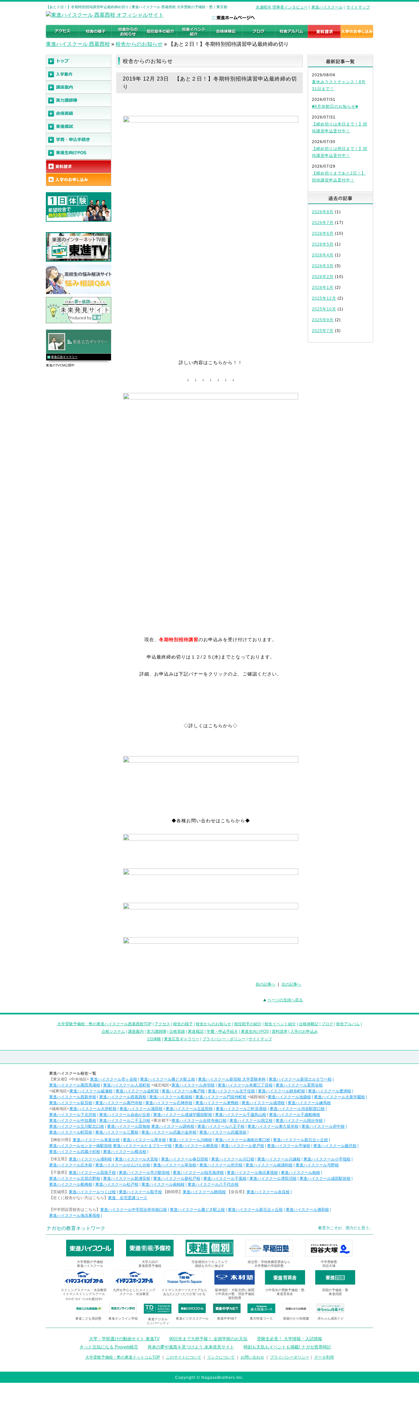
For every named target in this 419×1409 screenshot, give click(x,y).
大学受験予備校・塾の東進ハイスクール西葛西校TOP (104, 1024)
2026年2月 (323, 276)
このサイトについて (183, 1357)
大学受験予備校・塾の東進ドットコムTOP (122, 1357)
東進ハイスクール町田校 (70, 1132)
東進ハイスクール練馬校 (309, 1103)
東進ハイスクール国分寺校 (299, 1120)
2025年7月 (323, 330)
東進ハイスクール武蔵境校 (222, 1132)
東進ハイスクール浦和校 (90, 1159)
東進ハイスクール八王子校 (221, 1126)
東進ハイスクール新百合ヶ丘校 (300, 1140)
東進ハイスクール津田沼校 (273, 1178)
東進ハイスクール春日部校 (184, 1159)
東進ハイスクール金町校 (137, 1091)
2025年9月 (323, 320)
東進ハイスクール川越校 (279, 1159)
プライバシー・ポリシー (224, 1039)
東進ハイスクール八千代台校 (213, 1184)
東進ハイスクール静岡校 (204, 1192)
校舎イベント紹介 (280, 1024)
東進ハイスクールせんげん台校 (122, 1165)
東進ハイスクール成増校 (263, 1103)
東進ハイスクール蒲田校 (141, 1108)
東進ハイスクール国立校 (251, 1120)
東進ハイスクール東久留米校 (273, 1126)
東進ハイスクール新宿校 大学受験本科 (232, 1079)
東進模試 (196, 1031)
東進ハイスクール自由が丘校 (124, 1114)
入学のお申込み (304, 1031)
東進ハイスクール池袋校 (289, 1097)
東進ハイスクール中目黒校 (72, 1120)
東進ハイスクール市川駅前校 (144, 1172)
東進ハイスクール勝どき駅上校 (167, 1079)
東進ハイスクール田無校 (128, 1126)
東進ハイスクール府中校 (323, 1126)
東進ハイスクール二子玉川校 (124, 1120)
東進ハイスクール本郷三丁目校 (245, 1085)
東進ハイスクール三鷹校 (116, 1132)
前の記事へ (265, 984)
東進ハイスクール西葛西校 (122, 1097)
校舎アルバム (348, 1024)
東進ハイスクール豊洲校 (329, 1091)
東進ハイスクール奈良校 (268, 1192)
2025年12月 (324, 298)
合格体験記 (309, 1024)
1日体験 (154, 1039)
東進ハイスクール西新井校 (72, 1097)
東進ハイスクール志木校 (70, 1165)
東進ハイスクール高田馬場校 (74, 1085)
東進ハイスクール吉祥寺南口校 (199, 1120)
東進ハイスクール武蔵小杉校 (74, 1151)
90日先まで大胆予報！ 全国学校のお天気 (208, 1338)
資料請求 (279, 1031)
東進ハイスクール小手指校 (327, 1159)
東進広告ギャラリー (64, 357)
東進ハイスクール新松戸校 (176, 1178)
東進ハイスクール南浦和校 (269, 1165)
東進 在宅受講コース (127, 1198)
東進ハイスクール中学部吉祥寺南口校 (133, 1209)
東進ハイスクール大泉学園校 (339, 1097)
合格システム (113, 1031)
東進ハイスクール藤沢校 (334, 1145)
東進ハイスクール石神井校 (168, 1103)
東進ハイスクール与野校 (317, 1165)
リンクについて (221, 1357)
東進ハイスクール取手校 (140, 1192)
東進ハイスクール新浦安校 (126, 1178)
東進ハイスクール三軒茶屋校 (241, 1108)
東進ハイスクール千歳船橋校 (294, 1114)
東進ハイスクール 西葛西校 (78, 44)
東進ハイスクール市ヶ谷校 (113, 1079)
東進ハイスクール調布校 (172, 1126)
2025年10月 (324, 309)
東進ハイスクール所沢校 (221, 1165)
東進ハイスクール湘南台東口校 (242, 1140)
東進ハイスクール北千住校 (231, 1091)
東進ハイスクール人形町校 (126, 1085)
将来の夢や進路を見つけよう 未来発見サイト (191, 1346)
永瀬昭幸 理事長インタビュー (282, 7)
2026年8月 (323, 212)
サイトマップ (358, 7)
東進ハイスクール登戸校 (242, 1145)
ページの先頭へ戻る (285, 1000)
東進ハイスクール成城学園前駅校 (182, 1114)
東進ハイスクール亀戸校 (183, 1091)
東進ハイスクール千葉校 (224, 1178)
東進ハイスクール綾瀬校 (91, 1091)
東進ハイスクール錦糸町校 (281, 1091)
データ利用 (324, 1357)
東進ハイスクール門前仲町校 (220, 1097)
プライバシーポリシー (289, 1357)
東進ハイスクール (327, 7)
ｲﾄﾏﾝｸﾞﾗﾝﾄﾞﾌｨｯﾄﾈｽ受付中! (83, 1299)
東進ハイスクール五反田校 (189, 1108)
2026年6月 (323, 233)
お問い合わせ (252, 1357)
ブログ (327, 1024)
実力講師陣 (156, 1031)
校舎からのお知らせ (139, 44)
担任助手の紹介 (248, 1024)
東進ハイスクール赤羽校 (193, 1085)
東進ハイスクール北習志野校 (74, 1178)
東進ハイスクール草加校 (174, 1165)
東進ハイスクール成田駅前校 (325, 1178)
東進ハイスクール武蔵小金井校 (168, 1132)
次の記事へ (291, 984)
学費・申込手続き (222, 1031)
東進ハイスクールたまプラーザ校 (142, 1145)
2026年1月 (323, 287)
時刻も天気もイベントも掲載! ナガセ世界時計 (287, 1346)
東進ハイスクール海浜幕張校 (252, 1172)
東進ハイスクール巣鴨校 (217, 1103)
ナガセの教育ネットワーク (75, 1228)
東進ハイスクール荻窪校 (70, 1103)
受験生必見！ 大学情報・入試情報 (289, 1338)
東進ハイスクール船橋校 (70, 1184)
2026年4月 (323, 255)
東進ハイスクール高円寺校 (118, 1103)
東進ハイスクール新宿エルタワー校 (300, 1079)
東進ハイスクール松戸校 (116, 1184)
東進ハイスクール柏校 (300, 1172)
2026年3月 (323, 266)
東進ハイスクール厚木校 (144, 1140)
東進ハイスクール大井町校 (93, 1108)
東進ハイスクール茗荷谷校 (299, 1085)
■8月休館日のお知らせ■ (335, 106)
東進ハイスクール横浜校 (124, 1151)
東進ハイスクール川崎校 (190, 1140)
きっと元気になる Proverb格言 (109, 1346)
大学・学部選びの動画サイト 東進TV (124, 1338)
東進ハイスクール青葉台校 (96, 1140)
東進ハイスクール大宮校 (136, 1159)
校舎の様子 (183, 1024)
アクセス (162, 1024)
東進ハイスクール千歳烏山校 (240, 1114)
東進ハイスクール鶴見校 (196, 1145)
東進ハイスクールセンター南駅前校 (80, 1145)
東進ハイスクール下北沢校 (72, 1114)
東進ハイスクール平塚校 (288, 1145)
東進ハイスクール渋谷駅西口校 (297, 1108)
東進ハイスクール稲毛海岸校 (198, 1172)
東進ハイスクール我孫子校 (92, 1172)
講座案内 (136, 1031)
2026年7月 (323, 222)
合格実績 (177, 1031)
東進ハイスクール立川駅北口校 (76, 1126)
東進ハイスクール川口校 (232, 1159)
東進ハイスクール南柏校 (163, 1184)
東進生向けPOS (255, 1031)
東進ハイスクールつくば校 (92, 1192)
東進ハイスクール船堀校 (170, 1097)
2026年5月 (323, 244)
